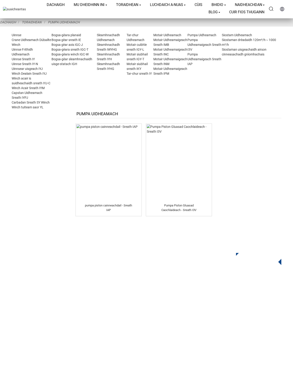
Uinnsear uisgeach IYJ (27, 69)
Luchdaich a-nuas (166, 5)
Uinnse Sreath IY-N (25, 64)
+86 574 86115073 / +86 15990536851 (200, 311)
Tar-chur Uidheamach (100, 328)
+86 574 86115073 (184, 339)
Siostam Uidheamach (237, 35)
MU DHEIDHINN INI (89, 5)
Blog (213, 12)
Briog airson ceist (255, 257)
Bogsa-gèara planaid (66, 35)
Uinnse (16, 35)
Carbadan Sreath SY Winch (31, 102)
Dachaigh (56, 5)
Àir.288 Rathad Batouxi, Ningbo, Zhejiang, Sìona (211, 330)
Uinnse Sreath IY (23, 59)
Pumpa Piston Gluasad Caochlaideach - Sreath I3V (178, 208)
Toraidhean (127, 5)
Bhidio (217, 5)
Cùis (198, 5)
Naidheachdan (248, 5)
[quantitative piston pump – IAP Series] (108, 162)
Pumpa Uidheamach (64, 22)
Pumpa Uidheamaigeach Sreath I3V (204, 44)
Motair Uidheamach (167, 35)
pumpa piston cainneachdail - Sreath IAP (108, 208)
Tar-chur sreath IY (139, 73)
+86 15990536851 (188, 349)
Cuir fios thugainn (246, 12)
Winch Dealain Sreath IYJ (29, 73)
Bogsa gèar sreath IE (66, 40)
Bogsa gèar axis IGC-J (67, 45)
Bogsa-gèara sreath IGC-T (70, 49)
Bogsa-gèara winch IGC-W (70, 54)
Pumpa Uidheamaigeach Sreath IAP (204, 59)
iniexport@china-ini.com (191, 320)
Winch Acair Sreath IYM (28, 88)
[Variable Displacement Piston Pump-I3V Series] (179, 162)
